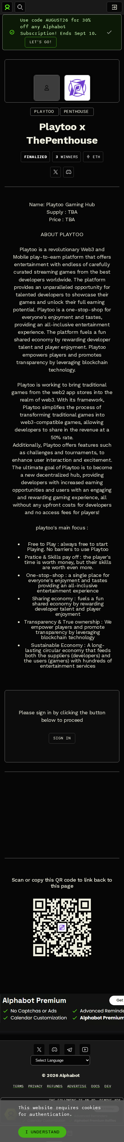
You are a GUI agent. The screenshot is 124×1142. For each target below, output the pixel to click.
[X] (55, 172)
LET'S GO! (40, 41)
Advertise (77, 1086)
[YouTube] (85, 1049)
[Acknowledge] (109, 32)
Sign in (62, 738)
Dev (107, 1086)
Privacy (35, 1086)
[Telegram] (69, 1049)
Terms (18, 1086)
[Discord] (68, 172)
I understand (42, 1132)
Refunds (55, 1086)
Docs (95, 1086)
